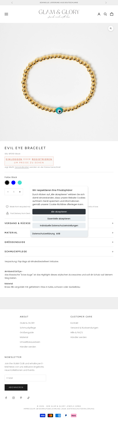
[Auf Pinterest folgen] (21, 397)
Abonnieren (16, 387)
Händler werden (28, 346)
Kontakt (74, 323)
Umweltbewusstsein (30, 342)
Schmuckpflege (28, 327)
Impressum (29, 409)
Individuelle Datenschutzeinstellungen (59, 225)
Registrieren (42, 159)
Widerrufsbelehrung (49, 409)
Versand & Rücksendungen (84, 327)
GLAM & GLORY (27, 323)
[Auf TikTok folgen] (28, 397)
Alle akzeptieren (59, 211)
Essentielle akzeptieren (59, 218)
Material (24, 337)
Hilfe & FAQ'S (77, 332)
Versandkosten (22, 167)
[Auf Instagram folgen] (13, 397)
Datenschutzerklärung (43, 233)
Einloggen (14, 159)
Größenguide (27, 332)
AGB (58, 233)
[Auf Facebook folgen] (6, 397)
